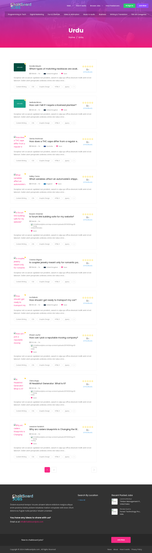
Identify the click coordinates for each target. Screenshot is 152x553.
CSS (33, 87)
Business (102, 14)
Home (72, 37)
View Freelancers (112, 6)
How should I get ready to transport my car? (52, 300)
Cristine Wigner (35, 260)
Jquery (67, 87)
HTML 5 (57, 87)
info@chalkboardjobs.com (31, 521)
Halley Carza (34, 176)
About (115, 549)
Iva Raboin (33, 297)
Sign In (130, 6)
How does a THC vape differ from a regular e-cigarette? (59, 141)
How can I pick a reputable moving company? (53, 337)
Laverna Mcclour (126, 499)
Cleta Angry (34, 381)
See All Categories (138, 14)
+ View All (81, 500)
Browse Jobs (95, 6)
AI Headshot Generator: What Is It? (47, 383)
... (74, 86)
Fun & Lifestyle (54, 14)
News (109, 549)
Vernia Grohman (36, 138)
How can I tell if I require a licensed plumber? (52, 105)
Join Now (142, 6)
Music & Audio (89, 14)
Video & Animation (71, 14)
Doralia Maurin (35, 66)
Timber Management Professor (130, 501)
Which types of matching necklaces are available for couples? (62, 68)
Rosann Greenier (36, 214)
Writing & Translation (118, 14)
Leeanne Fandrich (36, 426)
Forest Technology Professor (130, 512)
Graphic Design (44, 87)
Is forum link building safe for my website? (51, 216)
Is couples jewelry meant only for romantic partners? (57, 262)
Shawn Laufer (34, 335)
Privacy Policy (136, 549)
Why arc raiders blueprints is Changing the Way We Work (59, 429)
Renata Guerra (125, 509)
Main (69, 6)
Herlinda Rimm (35, 102)
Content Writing (21, 87)
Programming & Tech (17, 14)
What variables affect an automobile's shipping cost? (57, 178)
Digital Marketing (37, 14)
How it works (81, 6)
